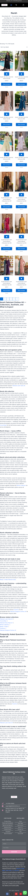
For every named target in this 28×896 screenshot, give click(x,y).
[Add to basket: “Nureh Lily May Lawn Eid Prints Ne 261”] (6, 114)
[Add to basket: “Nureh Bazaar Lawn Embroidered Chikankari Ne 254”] (21, 236)
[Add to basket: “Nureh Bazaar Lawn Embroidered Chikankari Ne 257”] (6, 194)
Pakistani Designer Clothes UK (18, 611)
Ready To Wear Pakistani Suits (8, 579)
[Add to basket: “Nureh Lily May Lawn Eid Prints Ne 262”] (21, 74)
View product (6, 84)
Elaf (13, 870)
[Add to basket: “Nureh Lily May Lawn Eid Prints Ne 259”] (6, 154)
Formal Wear (3, 425)
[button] (11, 5)
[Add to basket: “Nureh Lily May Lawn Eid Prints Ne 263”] (6, 74)
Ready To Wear (4, 626)
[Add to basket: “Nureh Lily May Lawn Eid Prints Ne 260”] (21, 114)
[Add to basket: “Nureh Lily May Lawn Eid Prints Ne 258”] (21, 154)
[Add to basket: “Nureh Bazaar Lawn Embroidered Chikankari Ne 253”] (6, 278)
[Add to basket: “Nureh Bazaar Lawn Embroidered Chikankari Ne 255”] (6, 236)
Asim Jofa (8, 870)
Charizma (16, 609)
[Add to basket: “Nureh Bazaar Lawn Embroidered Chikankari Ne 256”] (21, 194)
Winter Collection (21, 485)
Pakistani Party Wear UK (6, 622)
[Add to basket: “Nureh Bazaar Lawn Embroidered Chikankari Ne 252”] (21, 278)
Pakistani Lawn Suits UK (18, 385)
